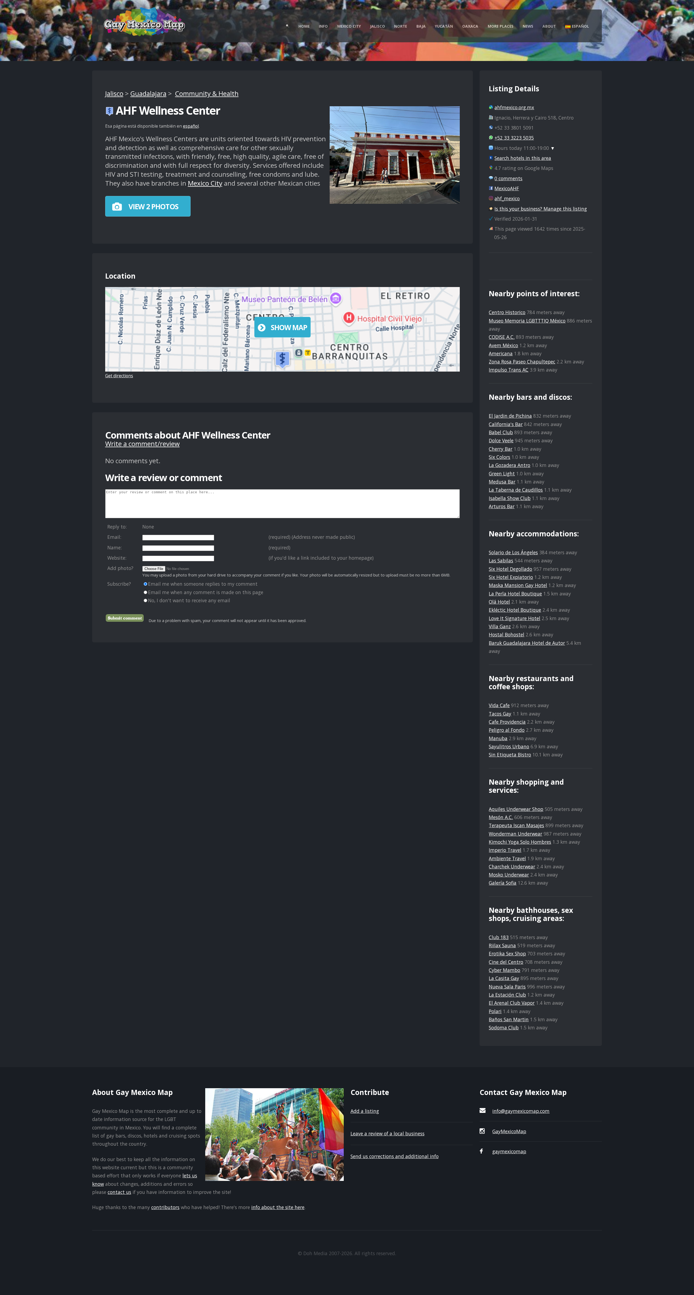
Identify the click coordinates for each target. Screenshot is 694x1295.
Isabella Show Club (510, 498)
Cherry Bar (500, 449)
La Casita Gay (504, 978)
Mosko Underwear (509, 874)
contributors (165, 1207)
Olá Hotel (499, 601)
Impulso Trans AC (508, 369)
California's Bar (506, 424)
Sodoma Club (504, 1027)
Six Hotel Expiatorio (511, 577)
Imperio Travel (505, 850)
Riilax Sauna (502, 945)
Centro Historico (507, 312)
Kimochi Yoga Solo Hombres (520, 842)
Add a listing (365, 1111)
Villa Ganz (500, 626)
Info (323, 26)
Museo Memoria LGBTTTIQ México (527, 320)
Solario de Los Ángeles (513, 552)
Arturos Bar (502, 506)
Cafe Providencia (507, 722)
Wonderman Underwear (515, 833)
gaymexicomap (509, 1151)
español (191, 126)
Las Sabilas (501, 560)
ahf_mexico (507, 198)
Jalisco (377, 26)
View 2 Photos (152, 206)
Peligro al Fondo (507, 730)
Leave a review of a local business (388, 1133)
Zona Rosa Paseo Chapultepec (522, 361)
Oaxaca (470, 26)
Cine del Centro (506, 962)
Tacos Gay (500, 713)
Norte (400, 26)
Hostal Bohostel (506, 634)
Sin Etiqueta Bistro (510, 754)
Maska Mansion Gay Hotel (518, 585)
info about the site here (277, 1207)
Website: (116, 558)
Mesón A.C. (501, 817)
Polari (495, 1011)
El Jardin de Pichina (510, 416)
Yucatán (444, 26)
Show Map (289, 327)
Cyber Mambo (504, 970)
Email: (114, 537)
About (549, 26)
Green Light (502, 473)
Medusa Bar (502, 481)
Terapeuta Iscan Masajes (516, 825)
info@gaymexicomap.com (521, 1111)
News (528, 26)
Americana (501, 353)
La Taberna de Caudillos (516, 490)
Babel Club (501, 432)
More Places (500, 26)
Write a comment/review (142, 443)
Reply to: (117, 526)
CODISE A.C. (502, 337)
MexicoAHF (506, 188)
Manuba (498, 738)
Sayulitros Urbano (509, 746)
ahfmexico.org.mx (514, 107)
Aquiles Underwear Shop (516, 809)
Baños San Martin (509, 1019)
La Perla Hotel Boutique (515, 593)
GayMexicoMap (509, 1131)
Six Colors (499, 457)
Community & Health (207, 93)
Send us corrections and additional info (395, 1156)
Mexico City (349, 26)
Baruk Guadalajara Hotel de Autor (527, 643)
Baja (421, 26)
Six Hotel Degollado (510, 569)
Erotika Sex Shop (507, 953)
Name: (114, 547)
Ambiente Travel (507, 858)
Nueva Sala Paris (507, 986)
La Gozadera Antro (509, 465)
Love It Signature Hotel (514, 618)
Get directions (119, 376)
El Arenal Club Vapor (512, 1003)
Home (304, 26)
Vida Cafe (499, 705)
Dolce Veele (501, 440)
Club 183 (499, 937)
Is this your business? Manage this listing (540, 208)
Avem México (503, 345)
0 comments (508, 178)
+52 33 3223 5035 (514, 137)
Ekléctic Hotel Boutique (515, 610)
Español (580, 26)
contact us (119, 1192)
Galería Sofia (502, 883)
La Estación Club (507, 994)
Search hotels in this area (522, 158)
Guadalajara (148, 93)
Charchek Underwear (512, 866)
